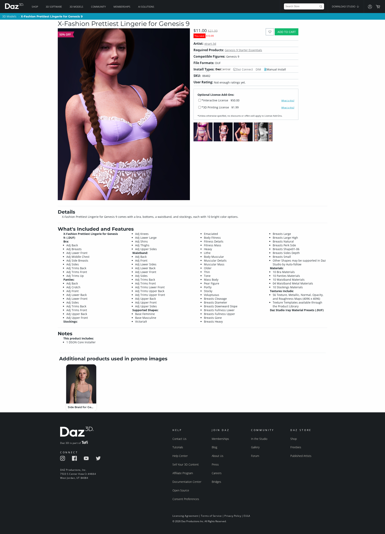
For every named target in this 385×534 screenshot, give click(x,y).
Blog (214, 447)
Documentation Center (186, 482)
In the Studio (259, 439)
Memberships (121, 6)
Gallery (255, 447)
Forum (255, 456)
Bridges (216, 482)
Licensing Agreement (185, 516)
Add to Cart (287, 32)
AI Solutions (146, 6)
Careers (217, 473)
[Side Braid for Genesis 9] (81, 384)
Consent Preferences (185, 499)
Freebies (295, 447)
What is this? (287, 100)
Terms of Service (211, 516)
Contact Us (179, 439)
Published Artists (300, 456)
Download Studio (344, 6)
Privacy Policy (232, 516)
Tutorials (177, 447)
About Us (217, 456)
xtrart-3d (210, 44)
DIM (258, 69)
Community (98, 6)
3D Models (76, 6)
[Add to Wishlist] (270, 31)
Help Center (180, 456)
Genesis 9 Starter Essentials (243, 50)
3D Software (54, 6)
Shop (35, 6)
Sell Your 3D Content (185, 464)
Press (215, 464)
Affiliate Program (182, 473)
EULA (247, 516)
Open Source (180, 490)
